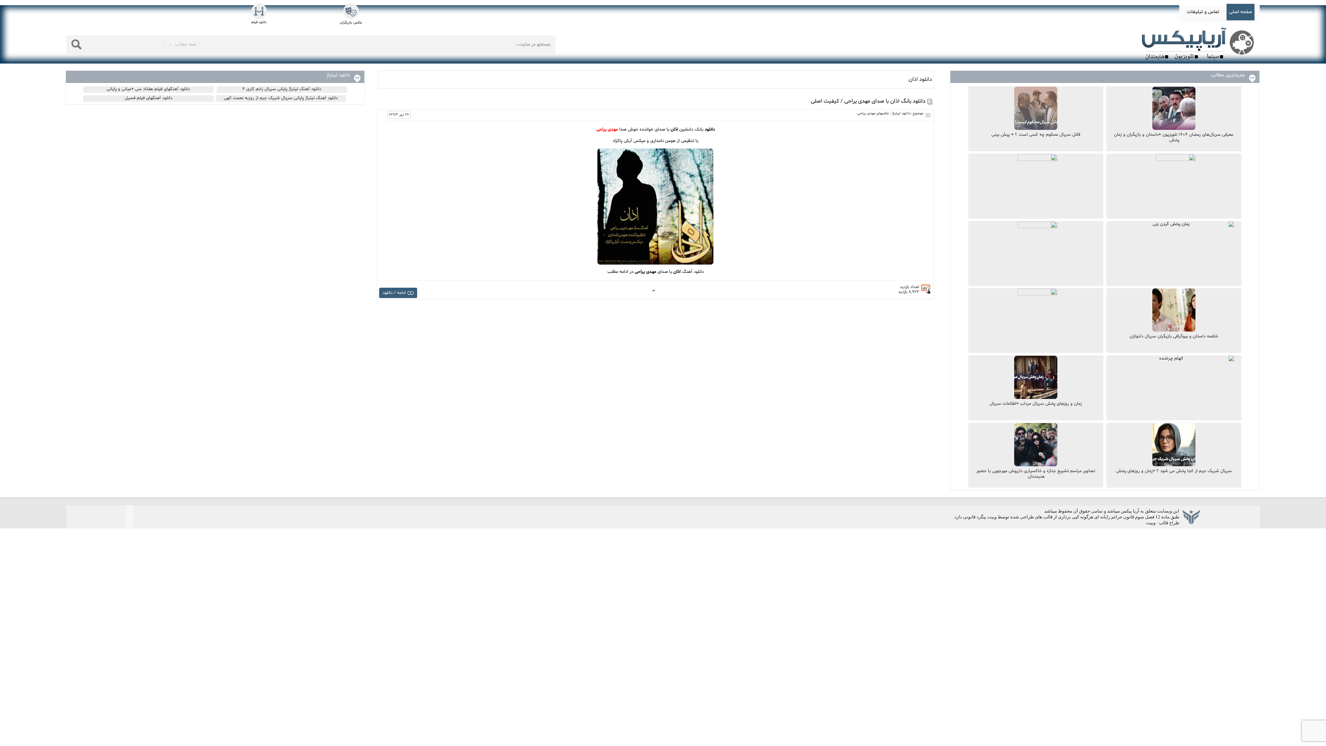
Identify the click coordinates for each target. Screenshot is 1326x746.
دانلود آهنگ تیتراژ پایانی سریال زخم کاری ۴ (281, 89)
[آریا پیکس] (1199, 44)
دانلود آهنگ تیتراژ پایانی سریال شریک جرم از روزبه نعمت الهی (281, 98)
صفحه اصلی (1240, 12)
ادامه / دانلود (394, 293)
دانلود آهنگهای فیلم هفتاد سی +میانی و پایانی (148, 89)
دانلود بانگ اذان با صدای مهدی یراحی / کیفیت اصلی (868, 101)
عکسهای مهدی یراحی (873, 113)
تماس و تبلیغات (1203, 12)
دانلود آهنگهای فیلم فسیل (148, 98)
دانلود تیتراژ (901, 113)
